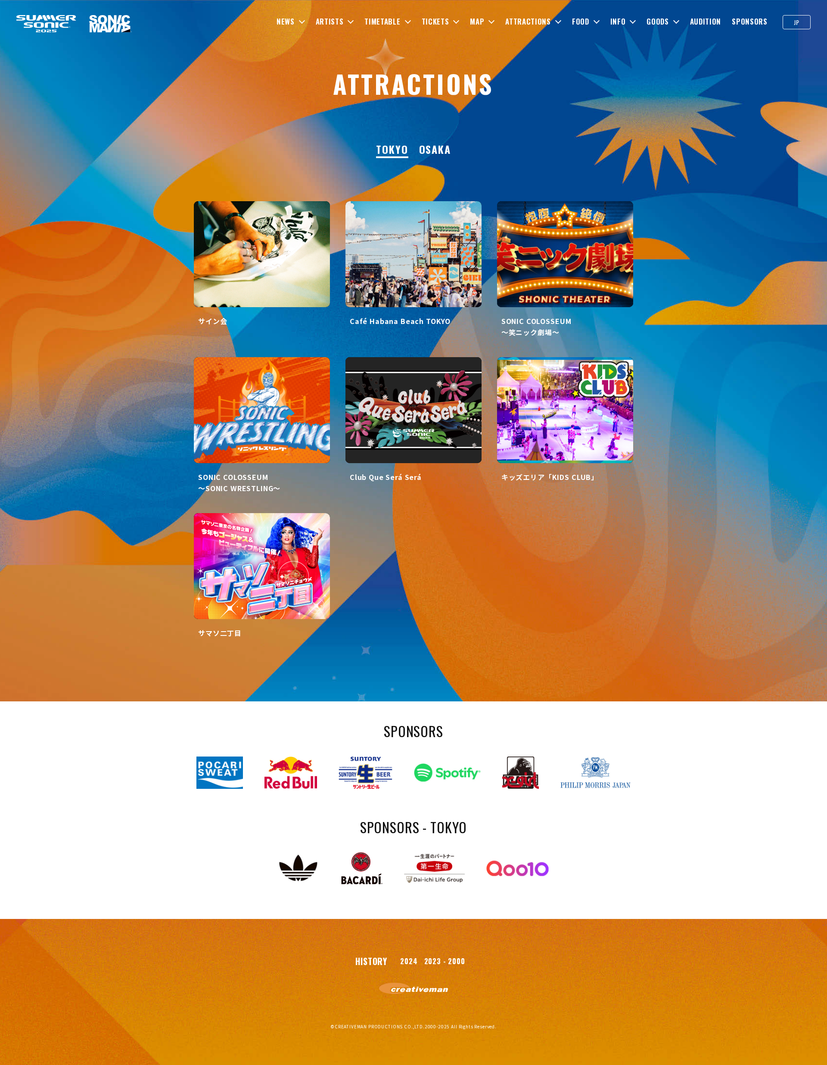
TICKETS (435, 21)
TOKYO (392, 149)
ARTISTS (330, 21)
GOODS (657, 21)
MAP (477, 21)
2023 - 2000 (444, 961)
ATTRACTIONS (527, 21)
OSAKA (435, 149)
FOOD (580, 21)
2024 (408, 961)
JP (796, 22)
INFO (618, 21)
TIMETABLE (382, 21)
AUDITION (705, 21)
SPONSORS (749, 21)
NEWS (286, 21)
